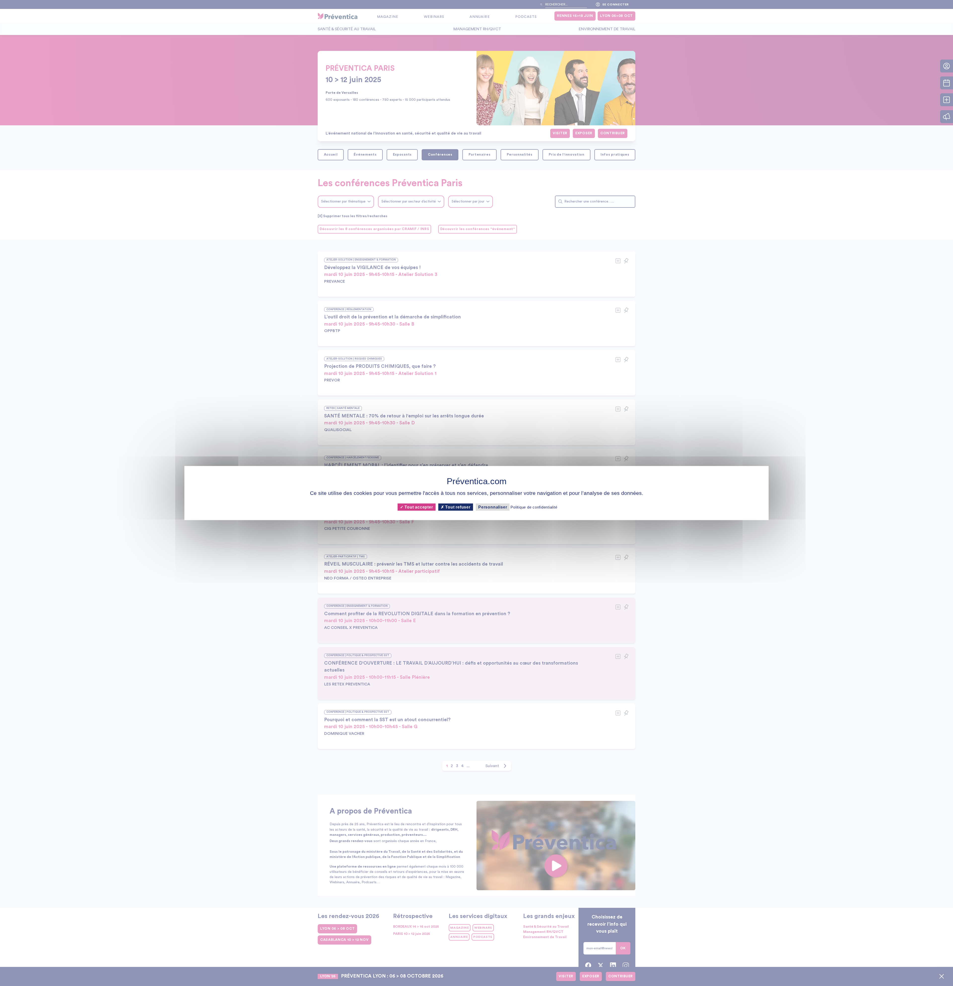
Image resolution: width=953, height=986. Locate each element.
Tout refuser (457, 507)
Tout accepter (418, 507)
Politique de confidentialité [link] (534, 507)
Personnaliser (492, 507)
